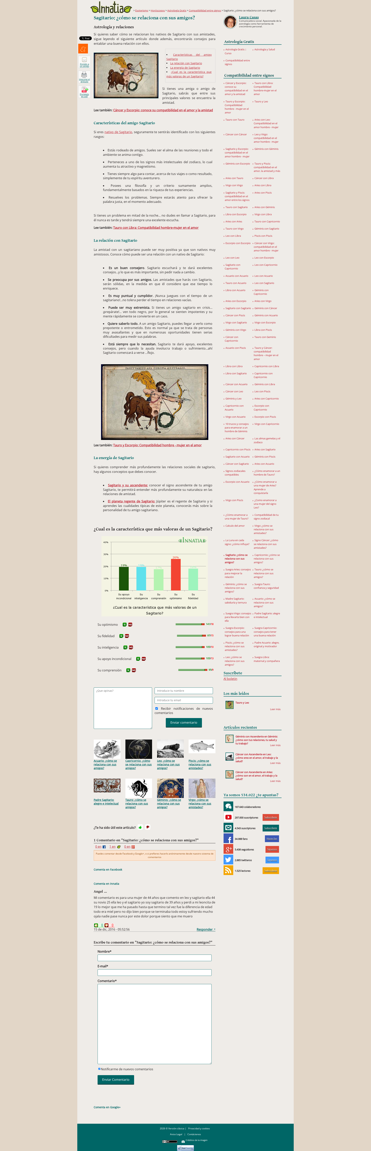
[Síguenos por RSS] (228, 870)
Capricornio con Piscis (237, 449)
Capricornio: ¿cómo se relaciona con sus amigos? (138, 764)
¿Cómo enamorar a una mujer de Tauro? (236, 516)
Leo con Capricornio (265, 265)
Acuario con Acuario (236, 276)
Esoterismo (141, 10)
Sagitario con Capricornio (232, 266)
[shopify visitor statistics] (185, 1146)
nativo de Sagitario (118, 132)
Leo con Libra (233, 235)
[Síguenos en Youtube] (228, 817)
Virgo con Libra (263, 214)
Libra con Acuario (235, 290)
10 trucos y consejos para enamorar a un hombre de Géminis (237, 427)
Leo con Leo (232, 257)
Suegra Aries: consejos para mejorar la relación (238, 573)
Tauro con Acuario (235, 283)
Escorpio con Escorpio (238, 243)
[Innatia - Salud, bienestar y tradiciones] (111, 7)
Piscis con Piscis (263, 235)
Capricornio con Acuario (234, 407)
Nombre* (104, 951)
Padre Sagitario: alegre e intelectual (106, 801)
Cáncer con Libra (264, 178)
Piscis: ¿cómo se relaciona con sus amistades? (200, 764)
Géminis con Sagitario (266, 228)
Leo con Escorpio (264, 257)
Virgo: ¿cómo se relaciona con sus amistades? (200, 803)
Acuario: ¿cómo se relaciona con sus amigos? (105, 764)
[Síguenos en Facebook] (228, 838)
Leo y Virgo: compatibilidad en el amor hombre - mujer (266, 138)
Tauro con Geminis (265, 337)
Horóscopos (158, 10)
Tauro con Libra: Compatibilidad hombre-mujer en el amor (156, 227)
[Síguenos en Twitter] (228, 859)
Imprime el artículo (84, 80)
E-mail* (103, 966)
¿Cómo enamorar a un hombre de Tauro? (267, 472)
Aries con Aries (233, 221)
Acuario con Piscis (235, 348)
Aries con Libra (262, 185)
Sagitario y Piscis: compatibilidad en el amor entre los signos (237, 196)
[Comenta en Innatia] (228, 806)
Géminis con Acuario (266, 315)
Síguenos (272, 849)
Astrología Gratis (176, 10)
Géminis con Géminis (266, 149)
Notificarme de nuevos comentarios (127, 1069)
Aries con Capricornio (266, 398)
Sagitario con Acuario (237, 456)
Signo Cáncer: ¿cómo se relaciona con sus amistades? (266, 543)
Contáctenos (194, 1134)
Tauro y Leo (261, 101)
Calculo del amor (235, 525)
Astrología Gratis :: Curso (235, 51)
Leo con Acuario (263, 276)
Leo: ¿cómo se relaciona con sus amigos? (168, 764)
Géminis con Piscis (264, 456)
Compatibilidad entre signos (205, 10)
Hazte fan (272, 838)
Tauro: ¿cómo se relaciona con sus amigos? (136, 803)
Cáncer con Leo (234, 391)
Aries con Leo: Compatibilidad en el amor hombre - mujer (266, 123)
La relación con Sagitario (186, 63)
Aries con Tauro (234, 178)
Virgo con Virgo (234, 185)
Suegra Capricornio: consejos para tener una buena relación (265, 631)
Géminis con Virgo (235, 330)
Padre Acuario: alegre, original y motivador (266, 644)
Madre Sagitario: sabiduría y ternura (236, 600)
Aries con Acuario (264, 463)
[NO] (130, 624)
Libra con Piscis (263, 330)
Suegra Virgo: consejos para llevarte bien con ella (238, 617)
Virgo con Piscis (234, 500)
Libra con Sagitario (236, 373)
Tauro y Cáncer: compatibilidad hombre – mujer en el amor (266, 353)
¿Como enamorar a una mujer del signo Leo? (265, 503)
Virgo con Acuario (235, 416)
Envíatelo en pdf (84, 95)
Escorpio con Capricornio (261, 407)
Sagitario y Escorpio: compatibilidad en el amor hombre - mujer (237, 152)
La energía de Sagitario (185, 67)
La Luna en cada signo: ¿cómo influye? (237, 542)
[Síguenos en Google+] (228, 849)
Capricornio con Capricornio (263, 375)
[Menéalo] (83, 48)
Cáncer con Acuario (236, 384)
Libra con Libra (234, 366)
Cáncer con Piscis (235, 315)
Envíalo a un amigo (84, 65)
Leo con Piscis (262, 391)
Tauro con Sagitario (236, 207)
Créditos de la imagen (197, 1140)
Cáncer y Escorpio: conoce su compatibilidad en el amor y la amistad (163, 110)
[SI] (125, 624)
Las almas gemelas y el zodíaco (267, 440)
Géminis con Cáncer (265, 308)
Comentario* (107, 981)
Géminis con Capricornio (261, 292)
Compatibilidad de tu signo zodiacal (266, 516)
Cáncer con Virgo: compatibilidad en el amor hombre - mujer (266, 246)
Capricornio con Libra (266, 366)
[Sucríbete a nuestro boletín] (228, 827)
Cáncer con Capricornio (231, 338)
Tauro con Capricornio (267, 221)
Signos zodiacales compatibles (235, 472)
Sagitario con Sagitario (238, 308)
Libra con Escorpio (236, 214)
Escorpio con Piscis (265, 416)
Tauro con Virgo (234, 228)
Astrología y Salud (264, 49)
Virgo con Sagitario (236, 322)
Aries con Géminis (264, 207)
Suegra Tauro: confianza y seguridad (266, 586)
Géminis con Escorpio (237, 163)
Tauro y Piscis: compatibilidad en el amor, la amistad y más (267, 167)
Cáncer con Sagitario (237, 463)
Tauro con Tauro (234, 119)
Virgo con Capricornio (266, 424)
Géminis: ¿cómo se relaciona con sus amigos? (169, 803)
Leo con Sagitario (264, 283)
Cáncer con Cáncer (236, 134)
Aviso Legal (176, 1134)
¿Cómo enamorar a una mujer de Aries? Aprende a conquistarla (265, 487)
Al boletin (230, 679)
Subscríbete (270, 817)
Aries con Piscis (263, 192)
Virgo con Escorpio (265, 322)
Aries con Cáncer (234, 438)
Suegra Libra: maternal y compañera (267, 658)
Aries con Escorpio (235, 301)
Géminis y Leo (233, 398)
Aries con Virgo (262, 301)
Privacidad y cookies (199, 1128)
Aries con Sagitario (265, 449)
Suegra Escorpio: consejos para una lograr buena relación (237, 631)
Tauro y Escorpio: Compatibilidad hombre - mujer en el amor (157, 445)
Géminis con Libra (264, 384)
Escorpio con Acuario (237, 481)
